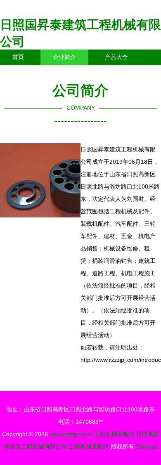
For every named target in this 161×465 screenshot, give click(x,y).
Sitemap (146, 446)
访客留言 (128, 72)
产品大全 (116, 57)
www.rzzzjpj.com (71, 434)
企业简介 (64, 57)
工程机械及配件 (114, 434)
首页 (18, 57)
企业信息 (76, 72)
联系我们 (24, 72)
